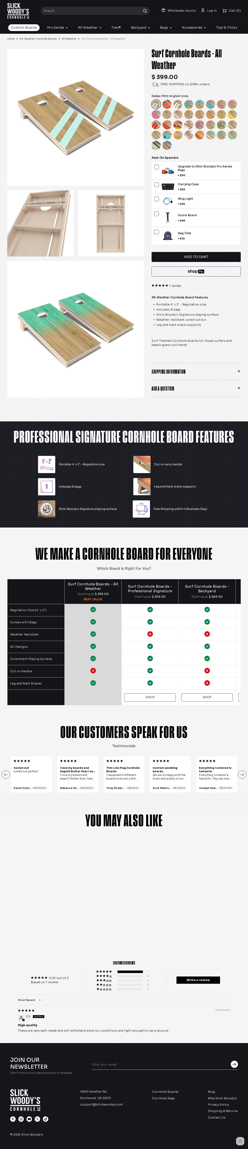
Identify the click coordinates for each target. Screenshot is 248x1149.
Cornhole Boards (165, 1092)
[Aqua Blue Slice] (210, 104)
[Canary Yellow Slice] (232, 114)
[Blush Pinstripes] (167, 114)
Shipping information (169, 371)
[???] (167, 104)
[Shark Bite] (188, 134)
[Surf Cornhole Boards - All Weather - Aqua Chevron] (44, 911)
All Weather (88, 28)
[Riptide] (167, 134)
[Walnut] (156, 145)
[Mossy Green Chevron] (221, 124)
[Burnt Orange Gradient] (188, 114)
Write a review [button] (198, 980)
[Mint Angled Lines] (156, 104)
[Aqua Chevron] (188, 104)
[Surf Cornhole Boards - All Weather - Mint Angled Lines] (20, 911)
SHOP (150, 697)
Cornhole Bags (163, 1098)
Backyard (139, 28)
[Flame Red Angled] (156, 124)
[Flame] (177, 124)
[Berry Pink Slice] (156, 114)
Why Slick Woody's (222, 1098)
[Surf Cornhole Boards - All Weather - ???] (28, 911)
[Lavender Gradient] (210, 124)
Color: (170, 96)
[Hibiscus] (188, 124)
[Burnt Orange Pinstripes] (199, 114)
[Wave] (167, 145)
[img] (26, 1011)
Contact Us (216, 1117)
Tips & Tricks (226, 28)
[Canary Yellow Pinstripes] (221, 114)
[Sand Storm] (177, 134)
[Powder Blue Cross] (232, 124)
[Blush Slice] (177, 114)
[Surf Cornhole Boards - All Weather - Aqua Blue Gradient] (52, 911)
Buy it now (196, 271)
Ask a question (163, 388)
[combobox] (95, 11)
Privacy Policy (218, 1105)
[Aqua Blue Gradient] (199, 104)
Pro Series (56, 28)
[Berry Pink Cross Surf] (221, 104)
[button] (160, 286)
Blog (211, 1092)
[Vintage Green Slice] (232, 134)
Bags (164, 28)
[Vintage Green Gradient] (221, 134)
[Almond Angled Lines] (177, 104)
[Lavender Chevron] (199, 124)
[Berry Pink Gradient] (232, 104)
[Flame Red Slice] (167, 124)
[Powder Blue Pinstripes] (156, 134)
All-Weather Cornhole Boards (38, 38)
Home (11, 38)
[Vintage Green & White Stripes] (210, 134)
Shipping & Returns (223, 1111)
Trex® (116, 28)
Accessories (192, 28)
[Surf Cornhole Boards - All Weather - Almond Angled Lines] (36, 911)
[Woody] (199, 134)
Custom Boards (24, 28)
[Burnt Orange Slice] (210, 114)
